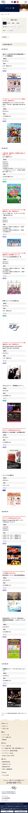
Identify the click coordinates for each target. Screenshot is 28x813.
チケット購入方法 (6, 737)
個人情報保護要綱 (6, 798)
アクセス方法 (5, 775)
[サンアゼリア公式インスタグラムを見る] (12, 2)
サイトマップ (5, 796)
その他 (11, 30)
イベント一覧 (5, 735)
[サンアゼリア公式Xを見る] (15, 2)
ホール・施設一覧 (6, 746)
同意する (7, 811)
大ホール (16, 27)
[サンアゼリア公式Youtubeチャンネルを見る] (18, 2)
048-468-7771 (14, 782)
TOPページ (5, 726)
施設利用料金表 (6, 762)
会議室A (13, 23)
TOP (2, 14)
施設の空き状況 (6, 766)
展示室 (8, 23)
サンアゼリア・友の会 (7, 753)
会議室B (18, 23)
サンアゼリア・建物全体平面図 (9, 750)
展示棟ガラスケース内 (8, 26)
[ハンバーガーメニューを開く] (26, 2)
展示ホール (5, 30)
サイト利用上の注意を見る (21, 811)
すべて (4, 23)
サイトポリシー (5, 800)
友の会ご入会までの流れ (8, 755)
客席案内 (4, 739)
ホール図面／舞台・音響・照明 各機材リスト (13, 748)
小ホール (21, 27)
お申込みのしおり (6, 764)
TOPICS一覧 (5, 728)
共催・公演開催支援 (7, 769)
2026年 (4, 37)
